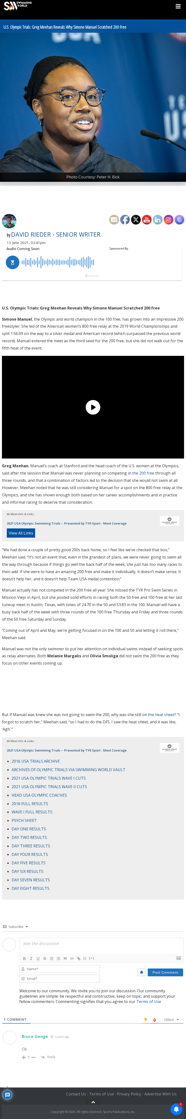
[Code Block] (72, 958)
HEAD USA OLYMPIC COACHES (39, 795)
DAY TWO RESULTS (29, 837)
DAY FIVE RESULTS (29, 863)
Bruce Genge (35, 1036)
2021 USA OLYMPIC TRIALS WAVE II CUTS (49, 786)
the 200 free (143, 473)
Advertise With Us (160, 1094)
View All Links (21, 533)
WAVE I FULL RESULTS (32, 812)
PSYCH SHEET (24, 820)
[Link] (78, 958)
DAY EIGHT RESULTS (30, 888)
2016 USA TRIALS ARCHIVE (36, 761)
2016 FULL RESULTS (30, 803)
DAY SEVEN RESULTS (31, 880)
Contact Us (76, 1094)
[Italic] (31, 958)
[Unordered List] (58, 958)
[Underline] (38, 958)
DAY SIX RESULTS (27, 871)
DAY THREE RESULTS (31, 846)
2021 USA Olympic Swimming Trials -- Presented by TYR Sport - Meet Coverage (67, 523)
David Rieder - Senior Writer (56, 234)
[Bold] (24, 958)
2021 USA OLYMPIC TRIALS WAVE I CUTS (49, 778)
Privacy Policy (129, 1094)
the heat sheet (161, 714)
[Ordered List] (51, 958)
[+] (91, 958)
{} (85, 958)
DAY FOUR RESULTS (30, 854)
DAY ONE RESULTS (29, 829)
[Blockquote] (65, 958)
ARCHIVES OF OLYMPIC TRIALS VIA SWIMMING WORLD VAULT (68, 769)
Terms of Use (148, 1001)
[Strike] (44, 958)
